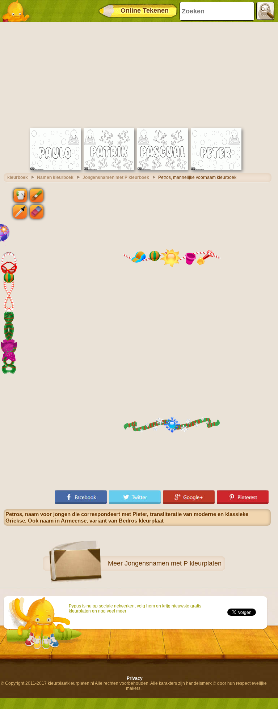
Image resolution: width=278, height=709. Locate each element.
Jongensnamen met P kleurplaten (173, 563)
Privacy (135, 678)
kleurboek (17, 177)
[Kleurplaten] (18, 11)
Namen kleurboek (55, 177)
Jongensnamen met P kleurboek (116, 177)
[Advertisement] (137, 74)
